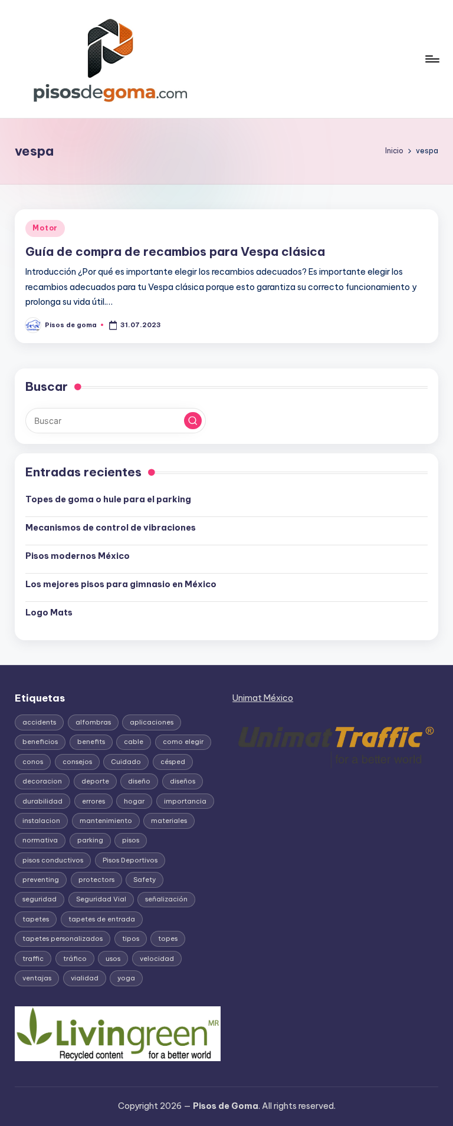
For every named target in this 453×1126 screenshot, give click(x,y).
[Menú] (431, 58)
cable (133, 742)
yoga (126, 978)
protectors (96, 879)
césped (172, 762)
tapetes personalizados (62, 938)
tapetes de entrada (101, 919)
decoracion (42, 781)
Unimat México (262, 698)
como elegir (183, 742)
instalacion (41, 820)
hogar (134, 801)
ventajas (36, 978)
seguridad (39, 899)
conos (32, 762)
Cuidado (126, 762)
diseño (139, 781)
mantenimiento (106, 820)
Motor (45, 227)
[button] (193, 421)
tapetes (35, 919)
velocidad (157, 958)
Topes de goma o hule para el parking (108, 499)
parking (90, 840)
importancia (185, 801)
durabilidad (42, 801)
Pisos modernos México (77, 556)
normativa (40, 840)
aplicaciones (151, 722)
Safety (144, 879)
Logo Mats (49, 612)
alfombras (93, 722)
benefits (91, 742)
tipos (130, 938)
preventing (40, 879)
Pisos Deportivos (130, 860)
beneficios (40, 742)
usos (113, 958)
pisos (130, 840)
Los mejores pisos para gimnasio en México (120, 584)
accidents (39, 722)
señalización (166, 899)
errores (93, 801)
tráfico (75, 958)
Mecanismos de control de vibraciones (111, 527)
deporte (95, 781)
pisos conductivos (52, 860)
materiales (169, 820)
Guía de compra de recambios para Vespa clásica (175, 251)
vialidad (85, 978)
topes (168, 938)
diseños (182, 781)
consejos (77, 762)
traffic (33, 958)
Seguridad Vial (101, 899)
